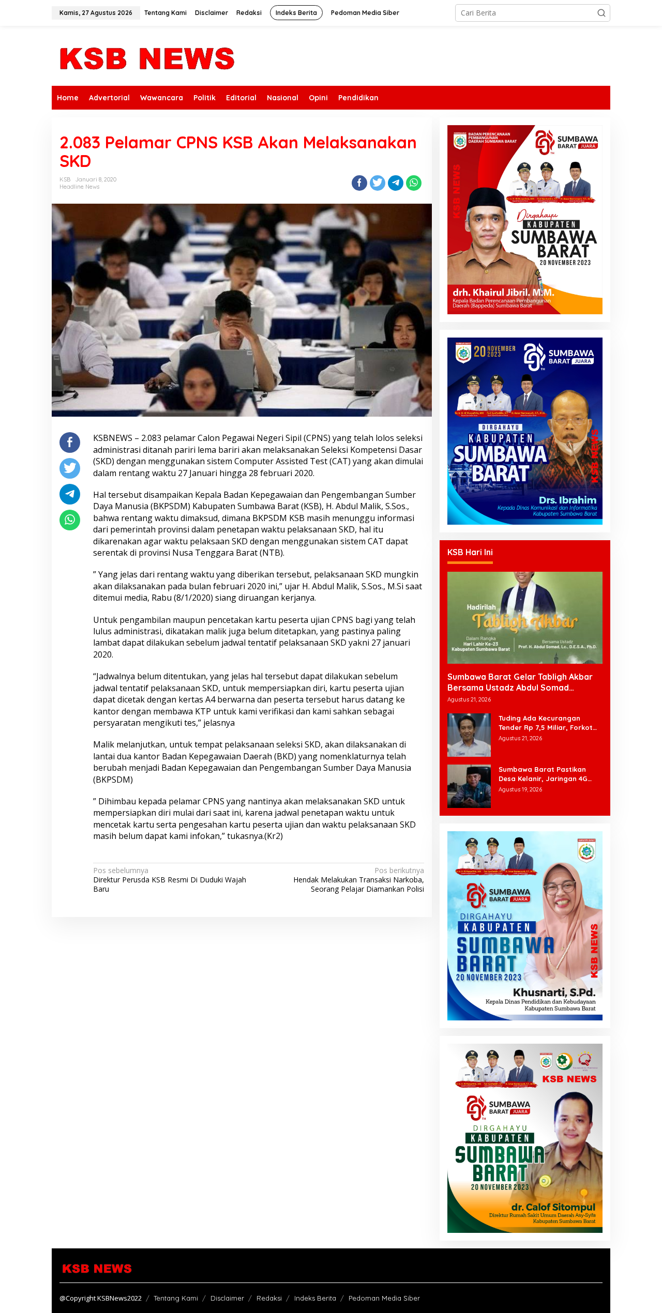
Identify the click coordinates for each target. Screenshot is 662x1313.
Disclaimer (227, 1298)
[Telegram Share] (395, 183)
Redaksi (269, 1298)
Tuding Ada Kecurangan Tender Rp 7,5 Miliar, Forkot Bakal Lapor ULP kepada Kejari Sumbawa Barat (546, 723)
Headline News (79, 186)
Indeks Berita (315, 1298)
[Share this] (359, 183)
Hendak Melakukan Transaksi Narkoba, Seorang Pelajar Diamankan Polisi (358, 880)
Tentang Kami (176, 1298)
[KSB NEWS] (146, 55)
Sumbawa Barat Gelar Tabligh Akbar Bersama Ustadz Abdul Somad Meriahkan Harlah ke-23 (520, 682)
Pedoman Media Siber (384, 1298)
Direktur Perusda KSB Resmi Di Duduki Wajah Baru (169, 880)
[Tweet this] (377, 183)
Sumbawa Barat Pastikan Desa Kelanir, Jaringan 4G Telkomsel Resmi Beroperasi (547, 774)
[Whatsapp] (414, 183)
